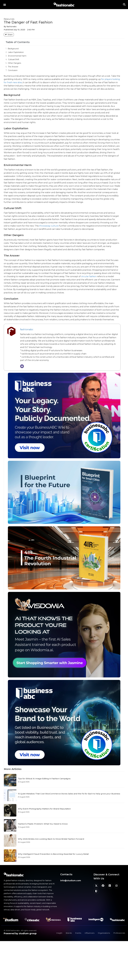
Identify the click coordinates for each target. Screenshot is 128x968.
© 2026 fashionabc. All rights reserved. (20, 930)
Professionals (119, 933)
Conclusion (13, 70)
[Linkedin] (109, 885)
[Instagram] (116, 885)
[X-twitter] (96, 885)
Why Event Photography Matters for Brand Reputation (44, 809)
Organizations (104, 933)
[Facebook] (103, 885)
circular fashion (88, 276)
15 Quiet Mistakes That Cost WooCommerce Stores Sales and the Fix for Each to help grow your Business (69, 793)
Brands (69, 933)
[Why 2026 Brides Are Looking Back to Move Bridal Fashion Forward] (10, 840)
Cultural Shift (13, 59)
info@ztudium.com (70, 880)
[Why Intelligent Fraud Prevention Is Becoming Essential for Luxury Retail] (10, 855)
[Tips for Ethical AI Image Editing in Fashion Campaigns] (10, 780)
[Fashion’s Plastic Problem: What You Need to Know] (10, 825)
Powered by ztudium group (20, 933)
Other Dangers (14, 63)
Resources (9, 19)
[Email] (22, 366)
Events (78, 933)
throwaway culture (49, 226)
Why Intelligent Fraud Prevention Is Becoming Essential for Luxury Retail (53, 854)
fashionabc (26, 329)
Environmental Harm (17, 56)
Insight (59, 933)
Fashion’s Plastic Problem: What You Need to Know (43, 824)
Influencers (89, 933)
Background (13, 48)
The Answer (13, 67)
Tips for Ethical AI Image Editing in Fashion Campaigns (44, 778)
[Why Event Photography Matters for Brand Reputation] (10, 810)
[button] (4, 4)
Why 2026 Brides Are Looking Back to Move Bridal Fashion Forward (51, 839)
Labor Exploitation (16, 52)
